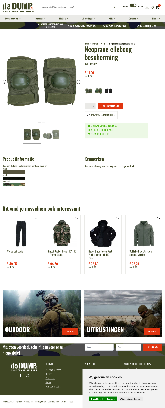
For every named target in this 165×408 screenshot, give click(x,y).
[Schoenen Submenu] (45, 18)
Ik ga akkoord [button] (97, 399)
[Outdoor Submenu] (138, 18)
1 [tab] (39, 123)
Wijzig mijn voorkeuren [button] (130, 399)
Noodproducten (11, 18)
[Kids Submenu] (115, 18)
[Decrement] (86, 106)
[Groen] (89, 91)
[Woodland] (98, 91)
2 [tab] (43, 123)
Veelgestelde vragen (53, 369)
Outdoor (132, 18)
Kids (111, 18)
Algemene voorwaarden (24, 401)
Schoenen (39, 18)
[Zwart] (108, 91)
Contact (49, 374)
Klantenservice (53, 401)
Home (87, 43)
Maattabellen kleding (53, 386)
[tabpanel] (41, 81)
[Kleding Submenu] (68, 18)
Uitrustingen (87, 18)
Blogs (71, 401)
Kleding (62, 18)
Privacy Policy (40, 401)
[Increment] (93, 106)
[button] (114, 7)
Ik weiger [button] (111, 399)
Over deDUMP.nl (8, 401)
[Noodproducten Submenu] (20, 18)
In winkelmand (112, 106)
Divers (155, 18)
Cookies (64, 401)
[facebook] (20, 375)
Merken (95, 43)
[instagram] (27, 375)
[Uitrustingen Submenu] (95, 18)
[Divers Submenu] (160, 18)
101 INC (103, 43)
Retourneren (50, 378)
